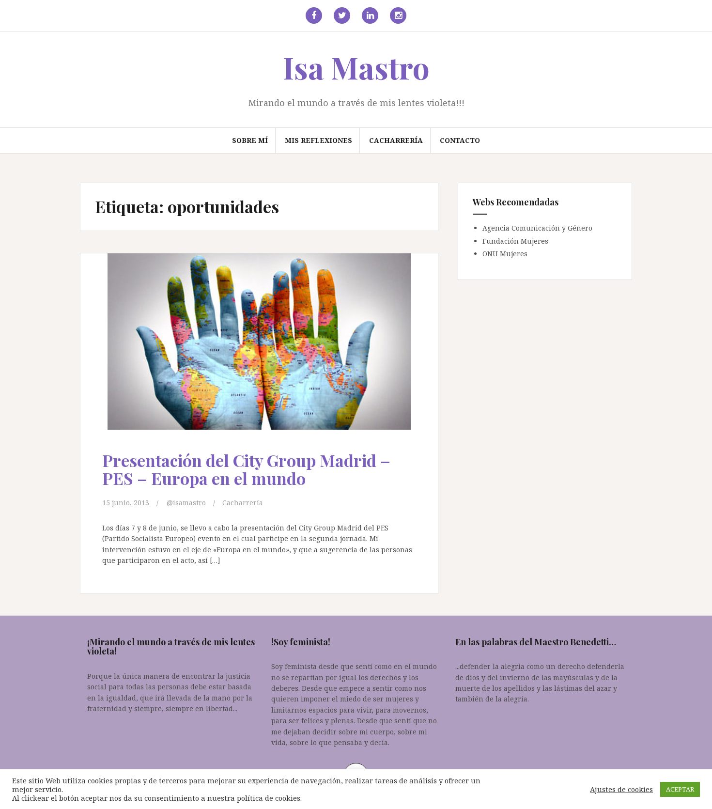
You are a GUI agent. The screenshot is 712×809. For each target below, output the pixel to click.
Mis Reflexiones (318, 140)
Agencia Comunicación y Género (537, 228)
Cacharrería (396, 140)
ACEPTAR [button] (680, 789)
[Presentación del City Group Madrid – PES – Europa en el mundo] (258, 349)
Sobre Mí (250, 140)
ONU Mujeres (504, 253)
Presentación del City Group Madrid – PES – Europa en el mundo (246, 469)
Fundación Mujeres (515, 241)
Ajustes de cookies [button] (621, 789)
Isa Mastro (356, 67)
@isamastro (186, 502)
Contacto (460, 140)
